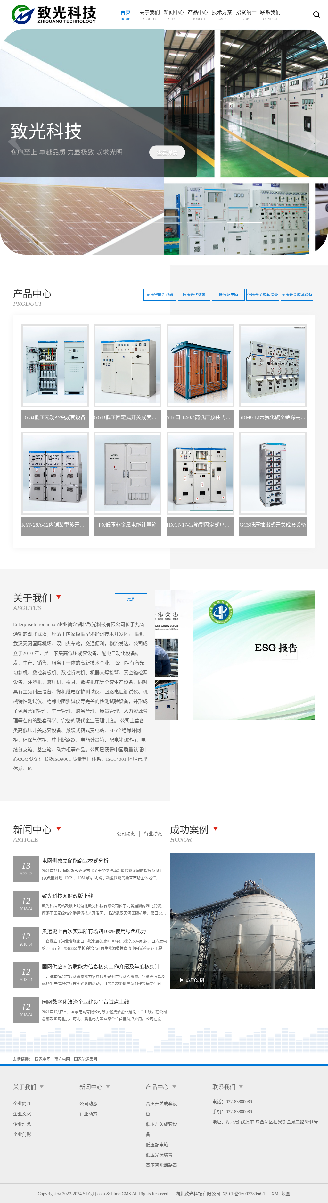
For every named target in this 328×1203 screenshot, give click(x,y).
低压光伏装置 (194, 295)
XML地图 (280, 1193)
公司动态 (126, 833)
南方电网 (62, 1059)
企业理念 (22, 1124)
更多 (131, 599)
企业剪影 (22, 1134)
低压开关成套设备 (262, 295)
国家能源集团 (85, 1059)
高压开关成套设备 (297, 295)
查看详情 (150, 140)
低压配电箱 (228, 295)
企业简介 (22, 1103)
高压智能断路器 (159, 295)
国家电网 (42, 1059)
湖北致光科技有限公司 (198, 1193)
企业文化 (22, 1114)
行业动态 (153, 833)
